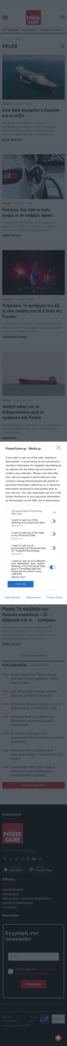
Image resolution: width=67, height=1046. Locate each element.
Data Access (33, 597)
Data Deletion (12, 597)
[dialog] (33, 523)
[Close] (59, 448)
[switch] (53, 521)
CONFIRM (20, 584)
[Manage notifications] (58, 1038)
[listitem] (33, 512)
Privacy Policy (55, 597)
